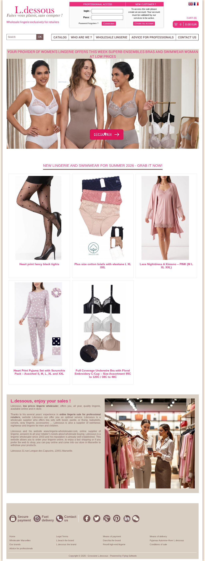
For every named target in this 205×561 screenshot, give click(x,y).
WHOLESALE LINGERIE (111, 37)
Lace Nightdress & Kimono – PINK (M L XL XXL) (166, 266)
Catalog (60, 37)
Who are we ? (81, 37)
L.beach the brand (65, 540)
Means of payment (112, 536)
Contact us (187, 37)
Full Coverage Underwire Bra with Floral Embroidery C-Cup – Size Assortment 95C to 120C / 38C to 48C (103, 373)
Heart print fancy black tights (39, 264)
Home (12, 536)
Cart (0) (192, 17)
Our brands (15, 544)
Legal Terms (62, 536)
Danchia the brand (112, 540)
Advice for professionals (153, 37)
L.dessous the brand (66, 544)
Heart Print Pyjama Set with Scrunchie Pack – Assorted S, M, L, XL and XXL (39, 372)
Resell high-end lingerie (114, 544)
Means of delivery (158, 536)
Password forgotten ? (88, 23)
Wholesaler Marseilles (20, 540)
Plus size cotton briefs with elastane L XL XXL (102, 266)
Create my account (144, 23)
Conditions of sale (158, 544)
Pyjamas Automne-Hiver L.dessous (167, 540)
